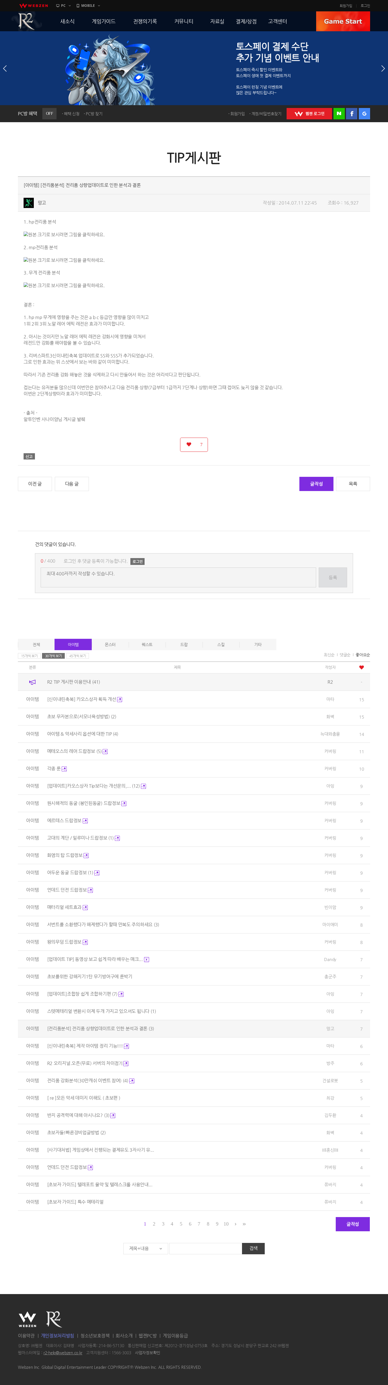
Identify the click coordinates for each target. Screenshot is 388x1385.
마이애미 (330, 924)
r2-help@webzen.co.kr (62, 1353)
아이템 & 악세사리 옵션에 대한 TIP (82, 734)
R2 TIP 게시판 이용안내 (73, 682)
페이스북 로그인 (351, 113)
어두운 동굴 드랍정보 (70, 872)
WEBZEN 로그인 (309, 113)
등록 (333, 577)
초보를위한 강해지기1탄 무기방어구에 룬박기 (89, 976)
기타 (257, 644)
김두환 (330, 1115)
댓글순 (345, 654)
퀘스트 (147, 644)
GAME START (343, 21)
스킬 (220, 644)
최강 (330, 1097)
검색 (253, 1248)
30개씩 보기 (53, 656)
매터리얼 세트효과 (65, 907)
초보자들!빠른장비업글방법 (76, 1132)
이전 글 (35, 483)
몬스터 (110, 644)
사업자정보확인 (147, 1353)
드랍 (183, 644)
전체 (36, 644)
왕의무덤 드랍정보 (65, 942)
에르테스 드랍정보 (65, 820)
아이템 (73, 644)
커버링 (330, 751)
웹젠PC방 (148, 1335)
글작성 (316, 483)
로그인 (365, 6)
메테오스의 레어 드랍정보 (74, 751)
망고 (42, 202)
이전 (4, 68)
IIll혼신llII (330, 1149)
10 (226, 1224)
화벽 (330, 716)
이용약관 (26, 1335)
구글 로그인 (364, 113)
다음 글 (72, 483)
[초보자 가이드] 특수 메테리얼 (75, 1202)
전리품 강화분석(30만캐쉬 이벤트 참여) (87, 1080)
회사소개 (124, 1335)
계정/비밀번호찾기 (266, 113)
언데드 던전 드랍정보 (67, 890)
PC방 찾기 (94, 113)
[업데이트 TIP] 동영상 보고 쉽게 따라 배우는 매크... (95, 959)
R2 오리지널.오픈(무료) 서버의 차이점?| (85, 1063)
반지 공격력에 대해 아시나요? (78, 1115)
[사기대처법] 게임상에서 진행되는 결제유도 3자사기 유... (100, 1150)
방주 (330, 1063)
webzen (33, 5)
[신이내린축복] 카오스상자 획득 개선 (82, 699)
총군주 (330, 976)
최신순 (329, 654)
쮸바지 (330, 1184)
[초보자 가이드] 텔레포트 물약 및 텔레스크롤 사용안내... (100, 1184)
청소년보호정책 (95, 1335)
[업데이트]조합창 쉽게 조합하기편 (82, 994)
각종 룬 (54, 768)
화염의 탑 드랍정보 (65, 855)
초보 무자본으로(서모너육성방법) (81, 716)
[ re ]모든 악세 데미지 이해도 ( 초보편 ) (83, 1098)
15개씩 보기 (29, 656)
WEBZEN (27, 1319)
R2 (26, 21)
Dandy (330, 959)
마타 (330, 699)
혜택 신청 (72, 113)
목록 (353, 483)
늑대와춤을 (330, 733)
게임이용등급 (175, 1335)
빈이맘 (330, 907)
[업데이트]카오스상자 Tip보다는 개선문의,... (93, 786)
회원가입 (346, 6)
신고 (29, 456)
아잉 (330, 785)
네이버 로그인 (339, 113)
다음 (383, 68)
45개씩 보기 (77, 656)
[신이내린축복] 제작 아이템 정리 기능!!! (85, 1046)
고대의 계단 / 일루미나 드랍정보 (80, 838)
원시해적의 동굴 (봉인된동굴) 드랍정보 (84, 803)
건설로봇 (330, 1080)
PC (63, 5)
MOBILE (88, 5)
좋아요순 (363, 654)
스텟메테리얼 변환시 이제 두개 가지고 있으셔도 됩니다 (101, 1011)
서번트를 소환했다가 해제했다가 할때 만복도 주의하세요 (103, 924)
